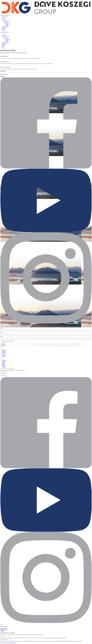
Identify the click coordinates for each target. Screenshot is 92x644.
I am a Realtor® (3, 344)
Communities (4, 27)
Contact (3, 17)
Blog (3, 28)
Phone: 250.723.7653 (3, 628)
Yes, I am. (3, 343)
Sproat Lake (4, 361)
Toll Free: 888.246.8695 (4, 629)
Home (3, 349)
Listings (3, 351)
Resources (3, 29)
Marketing (3, 42)
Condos (7, 24)
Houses (7, 25)
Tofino (3, 362)
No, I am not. (3, 342)
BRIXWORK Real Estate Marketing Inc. (10, 642)
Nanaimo (3, 364)
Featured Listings (5, 16)
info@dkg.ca (2, 76)
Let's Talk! (2, 636)
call (2, 47)
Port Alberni (4, 360)
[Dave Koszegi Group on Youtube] (46, 231)
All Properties (8, 23)
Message (1, 336)
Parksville (3, 366)
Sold (5, 21)
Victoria (3, 365)
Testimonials (4, 356)
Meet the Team (4, 19)
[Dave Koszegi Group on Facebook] (46, 168)
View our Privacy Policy (4, 639)
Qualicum (3, 367)
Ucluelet (3, 363)
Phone (1, 332)
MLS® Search (6, 26)
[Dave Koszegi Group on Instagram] (46, 622)
